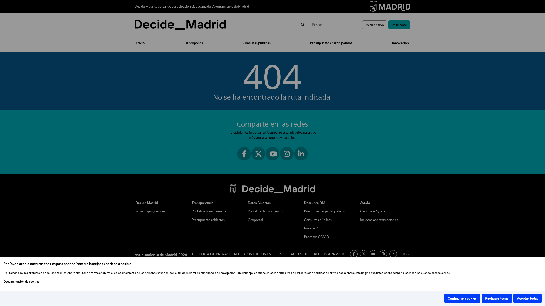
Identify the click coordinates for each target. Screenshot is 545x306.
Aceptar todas (527, 298)
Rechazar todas (496, 298)
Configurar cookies (462, 298)
